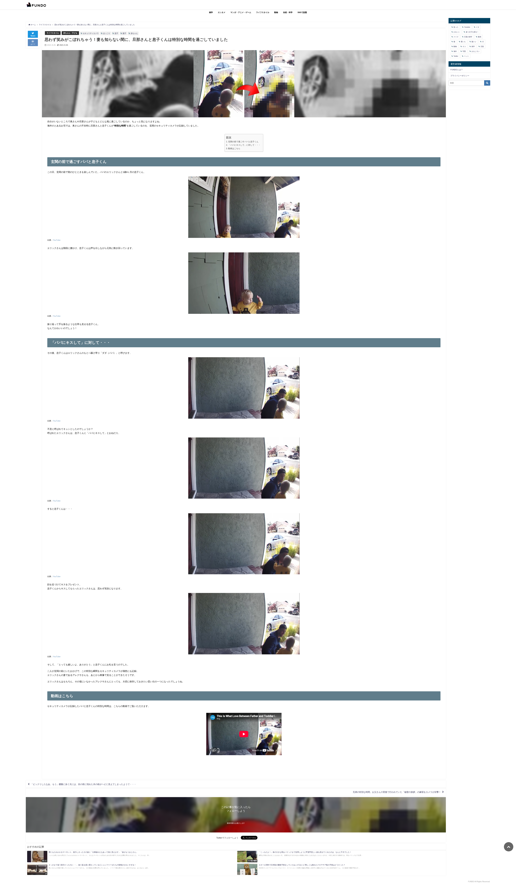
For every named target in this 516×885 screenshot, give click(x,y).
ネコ (464, 46)
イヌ (477, 27)
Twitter (456, 56)
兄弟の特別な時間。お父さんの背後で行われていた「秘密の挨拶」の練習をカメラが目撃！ (397, 792)
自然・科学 (288, 12)
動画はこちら (234, 148)
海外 (455, 51)
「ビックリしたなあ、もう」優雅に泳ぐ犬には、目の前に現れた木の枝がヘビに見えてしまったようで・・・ (83, 784)
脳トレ (474, 41)
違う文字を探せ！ (472, 32)
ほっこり (106, 33)
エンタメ (221, 12)
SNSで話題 (302, 12)
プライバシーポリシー (459, 76)
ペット (466, 56)
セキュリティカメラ (91, 33)
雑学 (211, 12)
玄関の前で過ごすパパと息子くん (243, 142)
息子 (116, 33)
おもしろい (476, 51)
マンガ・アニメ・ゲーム (240, 12)
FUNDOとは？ (456, 70)
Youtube (467, 27)
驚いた (463, 41)
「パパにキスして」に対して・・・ (244, 145)
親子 (124, 33)
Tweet (33, 36)
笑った (456, 27)
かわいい (457, 32)
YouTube (56, 240)
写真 (464, 51)
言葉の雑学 (468, 37)
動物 (276, 12)
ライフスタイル (262, 12)
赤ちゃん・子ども (70, 33)
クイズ (456, 37)
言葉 (482, 46)
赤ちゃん (134, 33)
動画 (479, 37)
